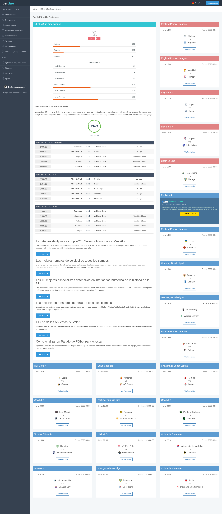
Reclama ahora (189, 214)
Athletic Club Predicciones (50, 9)
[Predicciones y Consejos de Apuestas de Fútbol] (8, 2)
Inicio (35, 9)
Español (198, 3)
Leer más (42, 254)
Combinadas (212, 3)
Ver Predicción (189, 49)
